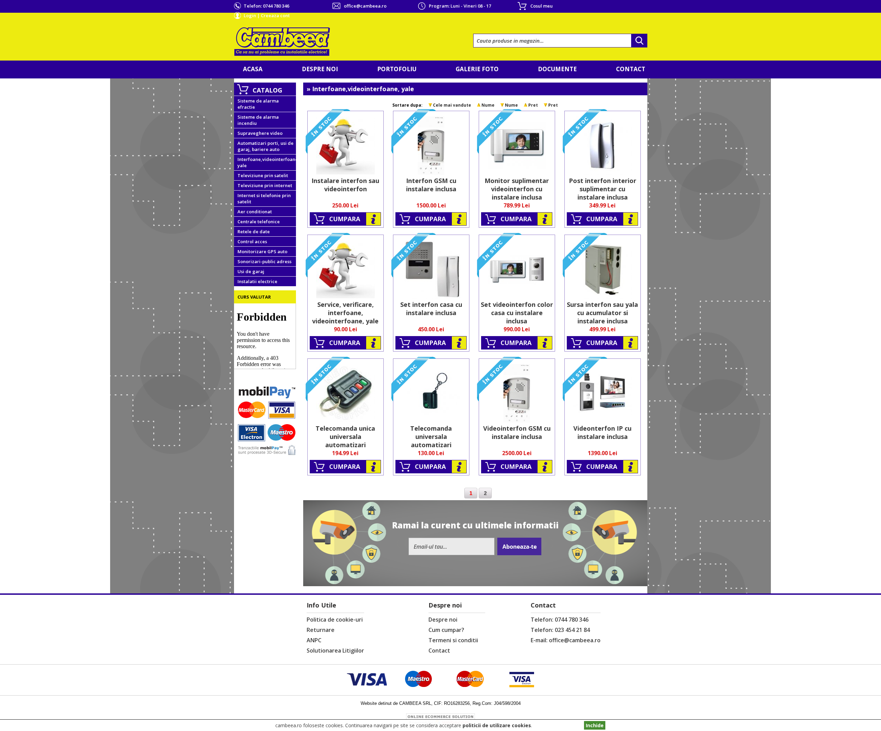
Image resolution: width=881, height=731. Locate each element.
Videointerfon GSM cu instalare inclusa (517, 432)
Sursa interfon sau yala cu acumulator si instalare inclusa (602, 312)
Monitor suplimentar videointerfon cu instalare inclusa (517, 188)
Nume (488, 105)
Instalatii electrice (257, 281)
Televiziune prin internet (264, 185)
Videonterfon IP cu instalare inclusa (602, 432)
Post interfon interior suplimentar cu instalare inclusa (602, 188)
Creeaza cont (275, 15)
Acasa (253, 69)
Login (250, 15)
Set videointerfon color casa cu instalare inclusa (517, 312)
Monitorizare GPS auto (262, 251)
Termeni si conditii (453, 640)
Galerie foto (477, 69)
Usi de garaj (250, 271)
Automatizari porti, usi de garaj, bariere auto (265, 146)
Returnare (321, 630)
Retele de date (253, 231)
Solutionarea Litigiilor (335, 650)
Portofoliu (396, 69)
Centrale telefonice (258, 221)
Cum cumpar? (446, 630)
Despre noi (320, 69)
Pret (533, 105)
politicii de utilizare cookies (497, 725)
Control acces (252, 241)
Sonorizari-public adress (264, 261)
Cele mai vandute (452, 105)
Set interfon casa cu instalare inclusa (431, 308)
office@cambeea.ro (365, 6)
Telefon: (266, 6)
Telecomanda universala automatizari (431, 436)
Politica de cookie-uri (335, 619)
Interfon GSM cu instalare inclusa (431, 184)
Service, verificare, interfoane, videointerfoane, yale (345, 312)
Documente (557, 69)
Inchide (595, 725)
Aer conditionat (254, 211)
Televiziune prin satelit (262, 175)
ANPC (314, 640)
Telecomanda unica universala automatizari (345, 436)
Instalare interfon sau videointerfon (345, 184)
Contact (630, 69)
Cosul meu (541, 6)
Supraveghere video (260, 133)
